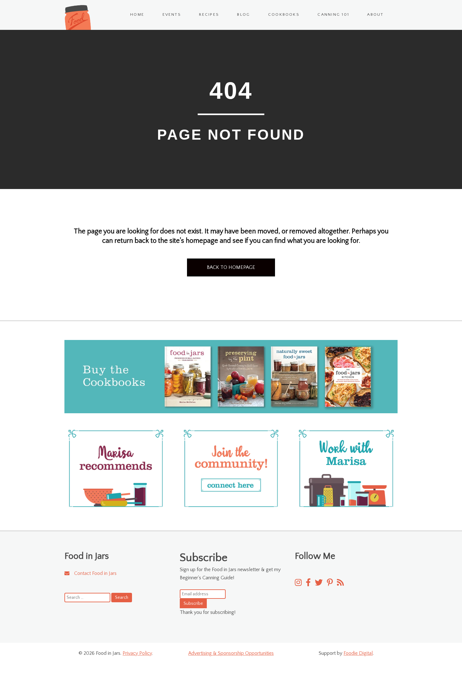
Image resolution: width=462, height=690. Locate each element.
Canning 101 (333, 14)
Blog (243, 14)
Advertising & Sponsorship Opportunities (231, 653)
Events (171, 14)
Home (137, 14)
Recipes (209, 14)
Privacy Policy (137, 653)
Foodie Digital (358, 653)
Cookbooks (284, 14)
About (375, 14)
